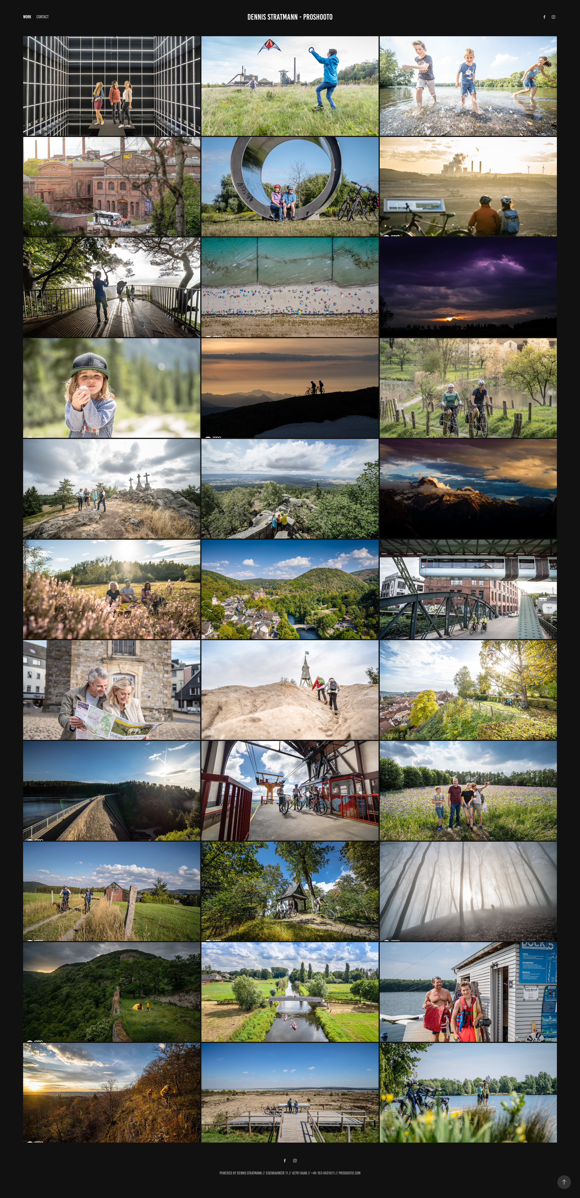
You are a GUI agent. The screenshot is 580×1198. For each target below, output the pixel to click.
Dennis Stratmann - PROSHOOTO (290, 17)
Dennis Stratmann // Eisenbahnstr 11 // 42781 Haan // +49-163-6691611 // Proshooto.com (298, 1173)
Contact (42, 16)
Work (27, 16)
